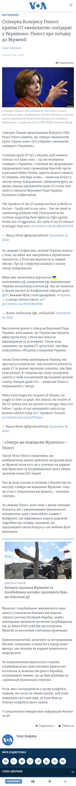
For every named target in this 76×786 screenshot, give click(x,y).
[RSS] (46, 761)
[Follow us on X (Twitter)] (13, 761)
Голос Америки (11, 48)
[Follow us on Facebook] (5, 761)
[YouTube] (32, 781)
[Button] (64, 63)
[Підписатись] (62, 761)
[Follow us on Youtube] (22, 761)
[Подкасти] (54, 761)
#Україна (63, 295)
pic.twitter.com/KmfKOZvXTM (52, 226)
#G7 (42, 299)
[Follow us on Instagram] (30, 761)
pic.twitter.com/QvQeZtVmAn (22, 417)
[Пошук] (65, 781)
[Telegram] (49, 781)
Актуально (10, 15)
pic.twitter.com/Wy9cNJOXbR (22, 304)
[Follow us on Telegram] (38, 761)
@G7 (5, 295)
